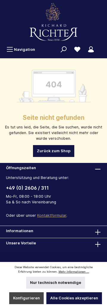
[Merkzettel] (77, 49)
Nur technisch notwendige (55, 282)
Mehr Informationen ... (74, 271)
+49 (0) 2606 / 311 (27, 188)
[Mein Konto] (91, 49)
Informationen (19, 231)
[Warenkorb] (101, 47)
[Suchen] (63, 49)
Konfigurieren (26, 298)
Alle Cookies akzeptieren (74, 298)
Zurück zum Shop (53, 151)
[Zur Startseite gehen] (53, 22)
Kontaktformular (51, 215)
